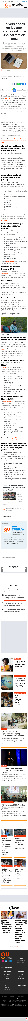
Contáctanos (13, 996)
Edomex (7, 985)
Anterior (2, 922)
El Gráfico (7, 978)
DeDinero (7, 982)
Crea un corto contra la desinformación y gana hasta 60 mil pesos (14, 597)
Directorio (4, 996)
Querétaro (21, 976)
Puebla (21, 974)
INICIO (3, 75)
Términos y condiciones (18, 998)
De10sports (7, 980)
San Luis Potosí (21, 978)
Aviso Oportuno (7, 989)
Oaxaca (21, 980)
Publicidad (21, 996)
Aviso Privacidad (6, 998)
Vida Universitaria (21, 962)
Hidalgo (21, 982)
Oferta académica (21, 960)
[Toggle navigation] (25, 7)
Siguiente (26, 922)
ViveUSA (7, 983)
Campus (9, 75)
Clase (7, 976)
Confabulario (7, 987)
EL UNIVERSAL (7, 974)
